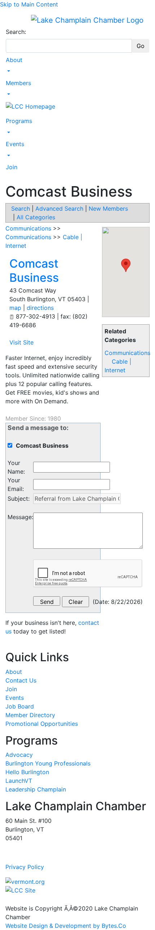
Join (11, 167)
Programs (19, 120)
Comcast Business (34, 270)
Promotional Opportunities (41, 723)
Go (141, 45)
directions (40, 307)
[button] (125, 265)
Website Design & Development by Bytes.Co (65, 925)
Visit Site (21, 342)
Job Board (19, 706)
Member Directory (30, 715)
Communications (127, 352)
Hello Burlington (27, 772)
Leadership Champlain (35, 789)
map (15, 307)
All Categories (36, 217)
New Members (108, 208)
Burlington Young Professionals (47, 763)
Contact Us (20, 680)
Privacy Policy (24, 866)
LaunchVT (18, 780)
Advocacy (19, 754)
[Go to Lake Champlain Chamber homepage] (87, 19)
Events (15, 144)
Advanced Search (59, 208)
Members (18, 83)
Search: (16, 31)
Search (20, 208)
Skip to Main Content (29, 4)
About (14, 59)
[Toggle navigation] (10, 20)
